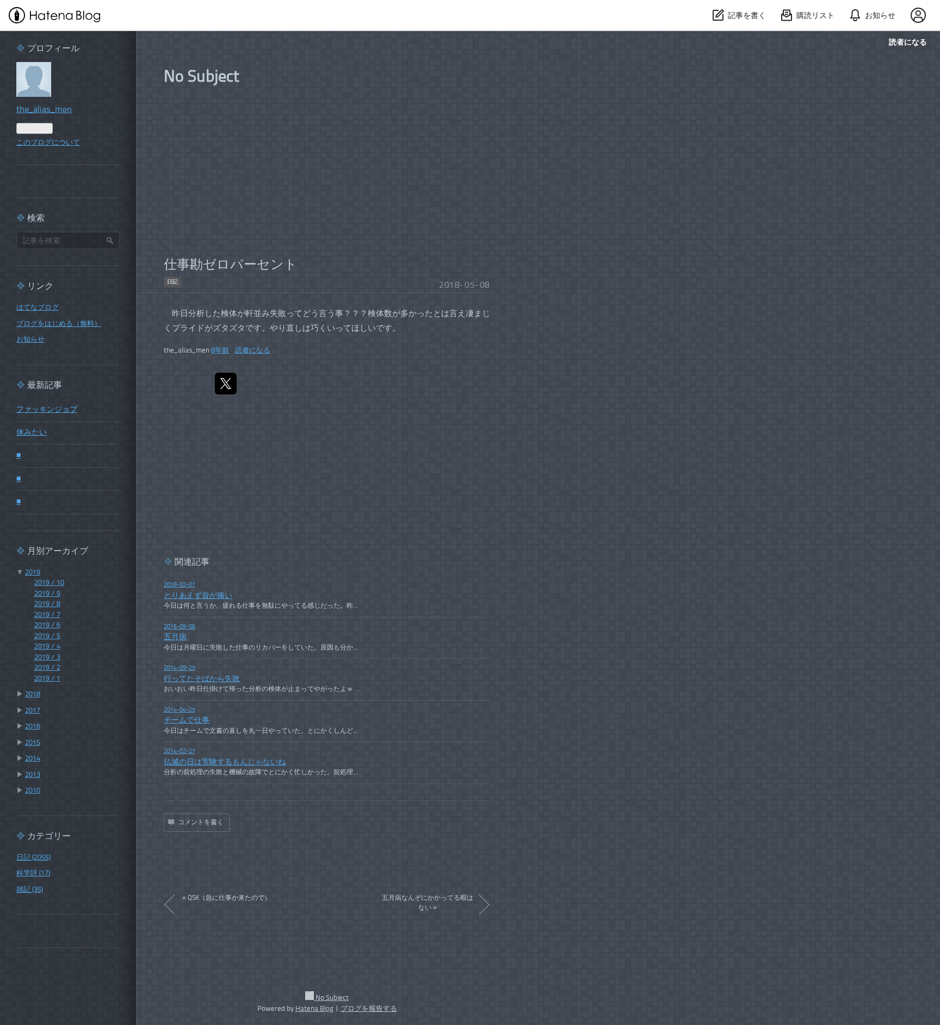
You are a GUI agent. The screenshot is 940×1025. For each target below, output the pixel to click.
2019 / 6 (47, 625)
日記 (172, 282)
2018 (32, 694)
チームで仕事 (186, 721)
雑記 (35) (29, 889)
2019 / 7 (47, 615)
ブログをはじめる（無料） (58, 324)
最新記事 (44, 385)
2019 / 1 (47, 678)
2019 (32, 572)
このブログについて (48, 142)
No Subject (201, 77)
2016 (32, 726)
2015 (32, 742)
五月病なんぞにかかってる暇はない (427, 903)
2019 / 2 (47, 667)
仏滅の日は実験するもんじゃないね (225, 762)
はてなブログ (37, 307)
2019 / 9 (47, 593)
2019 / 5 (47, 636)
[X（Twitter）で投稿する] (226, 383)
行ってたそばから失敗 (202, 679)
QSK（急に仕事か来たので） (226, 898)
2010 (32, 790)
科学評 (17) (33, 873)
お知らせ (30, 339)
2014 (32, 758)
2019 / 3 (47, 657)
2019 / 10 (49, 582)
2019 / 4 (47, 646)
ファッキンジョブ (46, 410)
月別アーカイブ (57, 551)
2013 (32, 775)
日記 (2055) (33, 857)
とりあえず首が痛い (198, 596)
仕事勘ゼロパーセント (231, 265)
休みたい (31, 433)
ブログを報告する (369, 1008)
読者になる (908, 41)
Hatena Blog (314, 1008)
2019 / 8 (47, 604)
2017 (32, 710)
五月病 (175, 637)
